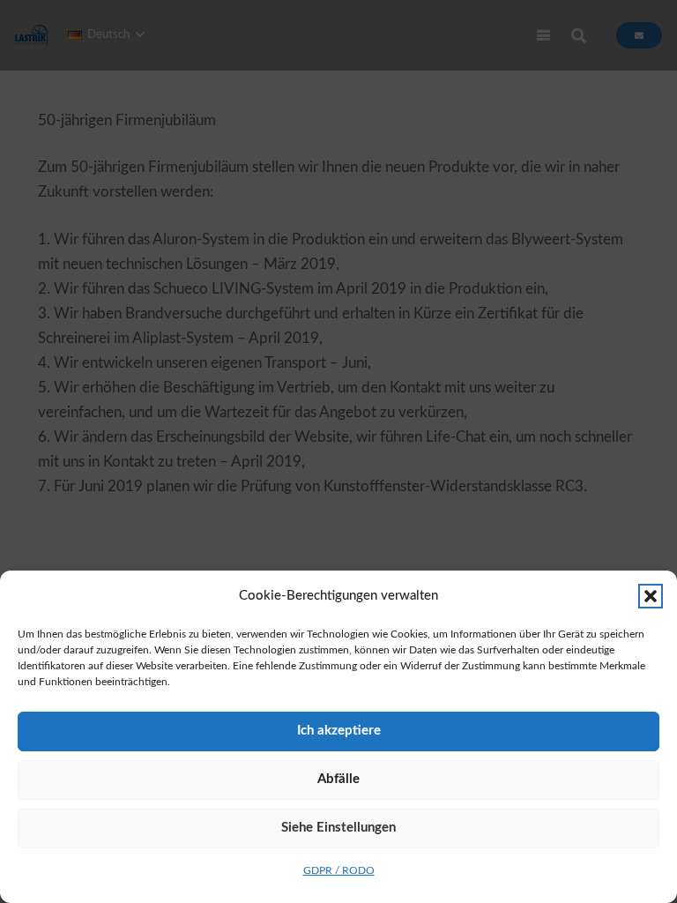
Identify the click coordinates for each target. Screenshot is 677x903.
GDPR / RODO (339, 870)
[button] (650, 596)
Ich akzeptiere (339, 730)
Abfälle (338, 779)
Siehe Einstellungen (338, 827)
